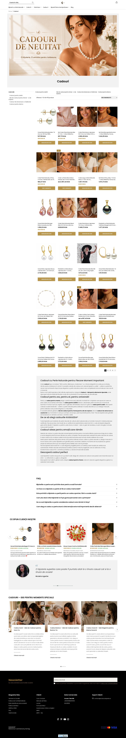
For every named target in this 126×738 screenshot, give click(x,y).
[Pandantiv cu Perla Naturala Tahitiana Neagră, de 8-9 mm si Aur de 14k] (107, 207)
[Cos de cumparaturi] (116, 3)
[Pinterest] (61, 719)
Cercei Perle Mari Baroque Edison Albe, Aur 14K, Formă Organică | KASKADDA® (86, 358)
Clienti (38, 695)
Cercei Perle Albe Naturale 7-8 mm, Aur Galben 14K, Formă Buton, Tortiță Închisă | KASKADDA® (107, 270)
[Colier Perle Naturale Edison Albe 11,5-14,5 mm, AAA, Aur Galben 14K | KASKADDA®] (67, 207)
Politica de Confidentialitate (109, 683)
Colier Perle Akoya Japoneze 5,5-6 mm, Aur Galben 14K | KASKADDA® (46, 315)
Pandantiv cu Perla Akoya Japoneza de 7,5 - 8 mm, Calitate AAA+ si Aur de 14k (65, 358)
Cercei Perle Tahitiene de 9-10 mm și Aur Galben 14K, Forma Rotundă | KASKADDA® (46, 358)
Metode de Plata (41, 701)
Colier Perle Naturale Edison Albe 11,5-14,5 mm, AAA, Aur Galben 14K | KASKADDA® (66, 224)
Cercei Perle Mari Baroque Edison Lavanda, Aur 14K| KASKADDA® (45, 224)
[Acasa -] (63, 2)
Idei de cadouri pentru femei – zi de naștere (66, 92)
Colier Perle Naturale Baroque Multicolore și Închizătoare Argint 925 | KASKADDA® (107, 315)
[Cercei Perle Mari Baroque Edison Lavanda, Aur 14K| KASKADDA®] (46, 207)
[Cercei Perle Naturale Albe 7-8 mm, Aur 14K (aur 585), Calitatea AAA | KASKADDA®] (46, 116)
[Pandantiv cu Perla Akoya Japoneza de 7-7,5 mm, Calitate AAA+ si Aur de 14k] (67, 253)
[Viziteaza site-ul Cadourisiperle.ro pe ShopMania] (63, 735)
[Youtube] (64, 719)
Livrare (38, 703)
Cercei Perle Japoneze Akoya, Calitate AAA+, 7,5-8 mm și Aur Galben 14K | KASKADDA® (46, 270)
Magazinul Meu (14, 695)
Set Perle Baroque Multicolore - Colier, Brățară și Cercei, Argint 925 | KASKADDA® (107, 133)
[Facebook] (57, 719)
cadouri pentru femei (76, 460)
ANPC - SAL (39, 713)
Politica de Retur (13, 706)
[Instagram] (68, 719)
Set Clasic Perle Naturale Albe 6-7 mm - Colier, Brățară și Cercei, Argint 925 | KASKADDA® (66, 133)
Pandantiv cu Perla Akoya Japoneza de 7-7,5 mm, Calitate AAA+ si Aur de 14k (65, 270)
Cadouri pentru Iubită (15, 95)
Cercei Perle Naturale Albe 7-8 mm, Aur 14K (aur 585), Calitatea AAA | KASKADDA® (46, 133)
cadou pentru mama (53, 400)
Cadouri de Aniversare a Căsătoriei (20, 102)
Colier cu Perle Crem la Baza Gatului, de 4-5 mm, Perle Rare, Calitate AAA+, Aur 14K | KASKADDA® (87, 315)
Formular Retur (40, 706)
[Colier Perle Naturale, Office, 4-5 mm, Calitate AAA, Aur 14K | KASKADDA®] (46, 162)
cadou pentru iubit (99, 404)
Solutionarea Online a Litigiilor (45, 708)
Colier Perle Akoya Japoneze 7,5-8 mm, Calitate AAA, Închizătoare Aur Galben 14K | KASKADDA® (86, 224)
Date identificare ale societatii (18, 703)
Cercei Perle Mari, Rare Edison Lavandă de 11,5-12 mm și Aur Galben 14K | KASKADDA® (107, 358)
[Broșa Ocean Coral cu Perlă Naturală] (76, 533)
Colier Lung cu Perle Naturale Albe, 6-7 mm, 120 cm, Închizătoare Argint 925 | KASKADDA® (86, 178)
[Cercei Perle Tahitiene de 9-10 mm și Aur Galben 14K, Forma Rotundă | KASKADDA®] (46, 341)
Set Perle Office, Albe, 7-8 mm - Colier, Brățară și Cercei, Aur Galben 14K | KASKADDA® (107, 178)
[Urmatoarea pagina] (115, 370)
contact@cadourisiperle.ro (102, 698)
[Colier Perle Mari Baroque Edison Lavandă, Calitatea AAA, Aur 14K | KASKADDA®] (103, 533)
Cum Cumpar (40, 698)
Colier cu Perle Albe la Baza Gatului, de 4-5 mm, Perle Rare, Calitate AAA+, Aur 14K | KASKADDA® (66, 178)
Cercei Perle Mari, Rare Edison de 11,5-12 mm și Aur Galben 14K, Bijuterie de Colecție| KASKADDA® (66, 315)
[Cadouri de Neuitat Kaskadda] (63, 45)
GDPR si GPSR (13, 708)
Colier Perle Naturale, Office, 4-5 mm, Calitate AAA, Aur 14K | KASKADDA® (46, 178)
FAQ (10, 710)
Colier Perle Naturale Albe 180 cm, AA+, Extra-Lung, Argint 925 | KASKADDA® (86, 270)
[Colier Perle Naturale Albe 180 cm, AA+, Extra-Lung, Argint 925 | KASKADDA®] (87, 253)
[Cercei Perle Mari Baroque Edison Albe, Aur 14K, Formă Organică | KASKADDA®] (87, 341)
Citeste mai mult (19, 655)
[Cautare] (32, 2)
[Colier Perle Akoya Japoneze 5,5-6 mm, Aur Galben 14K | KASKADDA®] (46, 298)
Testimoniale (12, 713)
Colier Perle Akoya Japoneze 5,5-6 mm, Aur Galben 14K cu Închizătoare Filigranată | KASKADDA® (86, 133)
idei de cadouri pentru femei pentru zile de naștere (75, 411)
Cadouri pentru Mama (16, 104)
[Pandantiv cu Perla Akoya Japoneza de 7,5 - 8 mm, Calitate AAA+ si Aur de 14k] (67, 341)
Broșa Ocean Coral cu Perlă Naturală (75, 546)
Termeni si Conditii (14, 698)
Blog (72, 7)
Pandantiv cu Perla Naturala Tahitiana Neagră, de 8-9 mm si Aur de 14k (107, 224)
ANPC (38, 710)
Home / (11, 11)
